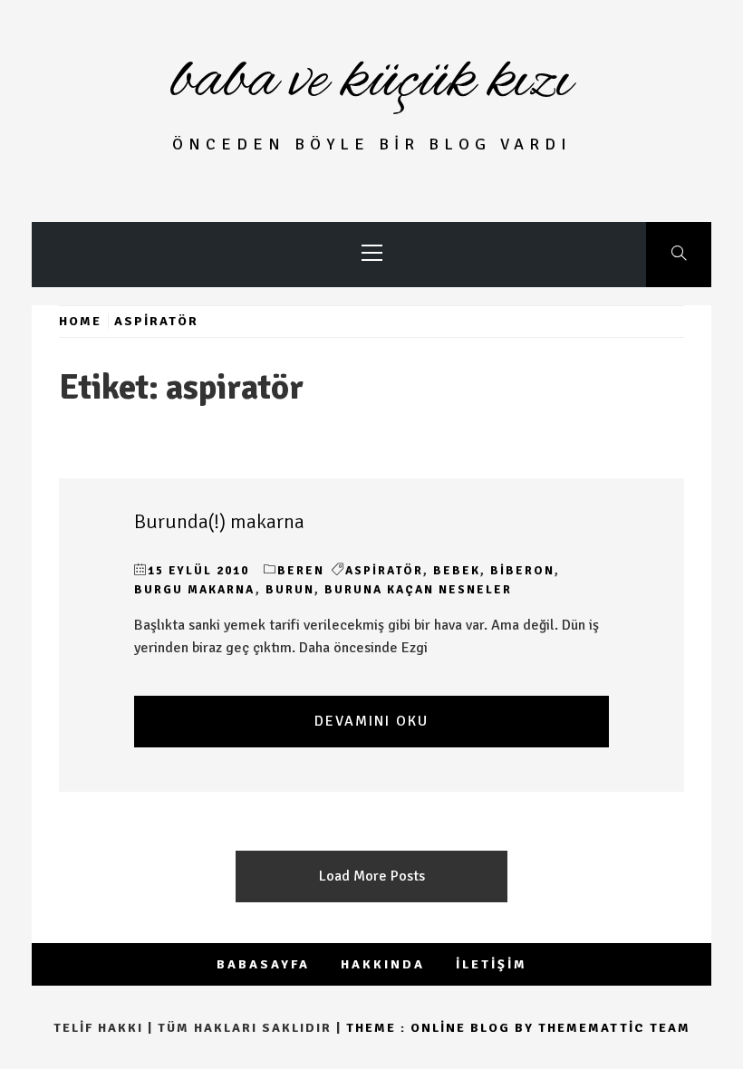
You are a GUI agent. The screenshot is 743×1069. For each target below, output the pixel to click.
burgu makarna (195, 590)
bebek (456, 570)
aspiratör (384, 570)
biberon (522, 570)
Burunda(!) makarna (219, 521)
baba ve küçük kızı (371, 81)
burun (289, 590)
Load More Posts (372, 876)
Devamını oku (371, 721)
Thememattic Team (614, 1027)
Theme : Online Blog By (442, 1027)
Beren (300, 570)
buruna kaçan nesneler (418, 590)
